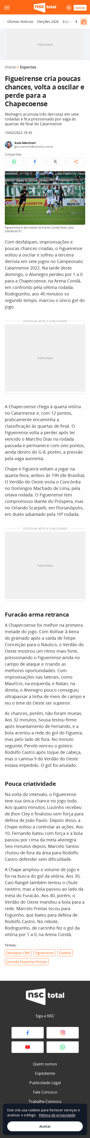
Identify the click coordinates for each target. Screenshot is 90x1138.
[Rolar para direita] (76, 21)
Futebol (65, 952)
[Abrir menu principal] (6, 7)
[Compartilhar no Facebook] (34, 161)
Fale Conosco (45, 1092)
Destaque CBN (18, 952)
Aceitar (45, 1126)
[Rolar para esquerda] (3, 21)
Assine (80, 8)
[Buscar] (69, 8)
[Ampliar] (79, 177)
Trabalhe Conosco (45, 1101)
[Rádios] (84, 21)
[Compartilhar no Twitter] (55, 161)
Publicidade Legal (45, 1082)
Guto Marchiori (25, 143)
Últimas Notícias (20, 21)
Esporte (69, 21)
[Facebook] (28, 1032)
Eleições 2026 (48, 21)
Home (10, 67)
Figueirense (44, 952)
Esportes (28, 67)
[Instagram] (63, 1032)
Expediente (45, 1073)
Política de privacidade (57, 1115)
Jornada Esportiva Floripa (26, 961)
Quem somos (45, 1064)
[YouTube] (28, 1047)
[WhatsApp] (63, 1047)
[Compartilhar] (75, 161)
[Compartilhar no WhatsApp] (14, 161)
